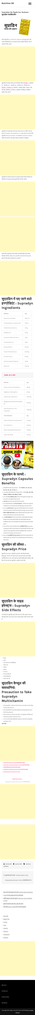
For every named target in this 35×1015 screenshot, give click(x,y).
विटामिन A (26, 83)
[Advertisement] (17, 63)
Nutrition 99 (8, 3)
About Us (4, 985)
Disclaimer (4, 1003)
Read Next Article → (17, 779)
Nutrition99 (8, 864)
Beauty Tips (6, 919)
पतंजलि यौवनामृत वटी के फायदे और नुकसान (12, 767)
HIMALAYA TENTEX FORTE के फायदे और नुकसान (14, 762)
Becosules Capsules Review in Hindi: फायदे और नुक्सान (16, 765)
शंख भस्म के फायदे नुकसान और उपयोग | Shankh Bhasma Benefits (18, 892)
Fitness (5, 922)
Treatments (6, 934)
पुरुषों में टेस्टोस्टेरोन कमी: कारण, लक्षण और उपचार (13, 903)
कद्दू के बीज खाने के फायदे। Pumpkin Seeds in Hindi (16, 875)
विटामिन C (4, 87)
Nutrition (28, 864)
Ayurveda (5, 916)
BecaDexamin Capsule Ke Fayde (11, 771)
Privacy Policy (5, 997)
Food (4, 925)
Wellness (6, 866)
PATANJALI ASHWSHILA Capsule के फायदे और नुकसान (15, 769)
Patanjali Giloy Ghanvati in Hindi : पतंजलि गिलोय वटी (17, 880)
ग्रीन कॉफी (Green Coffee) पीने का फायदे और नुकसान (14, 906)
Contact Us (5, 991)
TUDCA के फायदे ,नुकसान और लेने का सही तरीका (13, 895)
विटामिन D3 (10, 87)
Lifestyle (5, 928)
